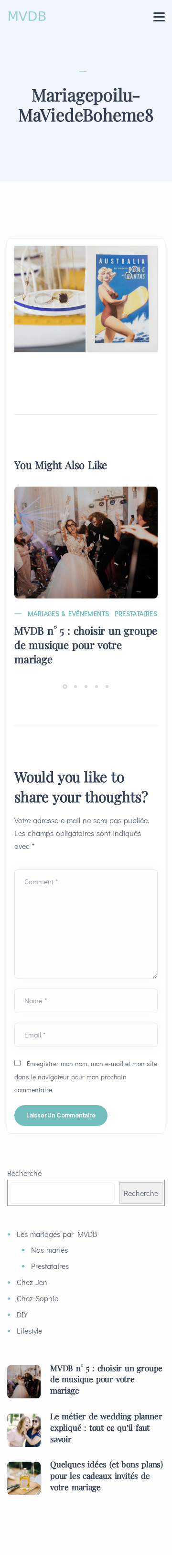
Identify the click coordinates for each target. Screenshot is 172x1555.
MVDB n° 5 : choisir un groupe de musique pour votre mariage (85, 644)
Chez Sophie (37, 1298)
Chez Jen (32, 1282)
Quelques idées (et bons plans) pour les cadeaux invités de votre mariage (106, 1475)
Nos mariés (49, 1250)
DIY (22, 1314)
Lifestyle (29, 1331)
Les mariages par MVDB (57, 1234)
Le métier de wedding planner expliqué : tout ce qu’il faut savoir (106, 1427)
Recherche (24, 1173)
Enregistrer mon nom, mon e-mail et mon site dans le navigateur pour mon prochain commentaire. (85, 1076)
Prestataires (136, 613)
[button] (66, 685)
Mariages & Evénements (68, 613)
